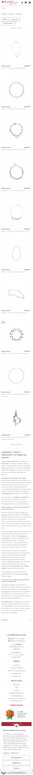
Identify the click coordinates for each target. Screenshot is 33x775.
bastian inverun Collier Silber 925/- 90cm (13, 272)
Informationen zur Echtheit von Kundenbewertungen (16, 700)
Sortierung (14, 19)
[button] (26, 3)
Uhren (23, 512)
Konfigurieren (16, 763)
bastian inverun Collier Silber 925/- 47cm (13, 149)
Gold (15, 531)
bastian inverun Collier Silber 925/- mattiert (14, 353)
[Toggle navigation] (22, 3)
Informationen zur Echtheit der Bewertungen (16, 773)
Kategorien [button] (4, 620)
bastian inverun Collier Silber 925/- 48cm (13, 190)
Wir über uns (16, 665)
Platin (11, 531)
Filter (5, 19)
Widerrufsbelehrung (16, 696)
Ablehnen (16, 768)
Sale (9, 576)
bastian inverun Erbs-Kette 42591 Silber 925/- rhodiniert (15, 395)
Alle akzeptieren (16, 757)
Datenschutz (15, 753)
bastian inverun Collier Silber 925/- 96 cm (13, 313)
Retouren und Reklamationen (16, 671)
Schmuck (4, 515)
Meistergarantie (16, 676)
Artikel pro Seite (8, 23)
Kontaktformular (16, 673)
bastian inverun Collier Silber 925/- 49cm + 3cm (15, 231)
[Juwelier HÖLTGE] (10, 3)
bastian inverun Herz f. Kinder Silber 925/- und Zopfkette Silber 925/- (15, 438)
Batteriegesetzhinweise (16, 693)
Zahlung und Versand (16, 668)
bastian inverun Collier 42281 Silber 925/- (13, 109)
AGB (16, 687)
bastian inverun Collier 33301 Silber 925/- (13, 68)
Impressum (6, 753)
